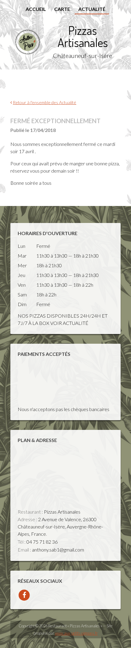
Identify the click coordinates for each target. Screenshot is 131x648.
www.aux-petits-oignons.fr (76, 633)
